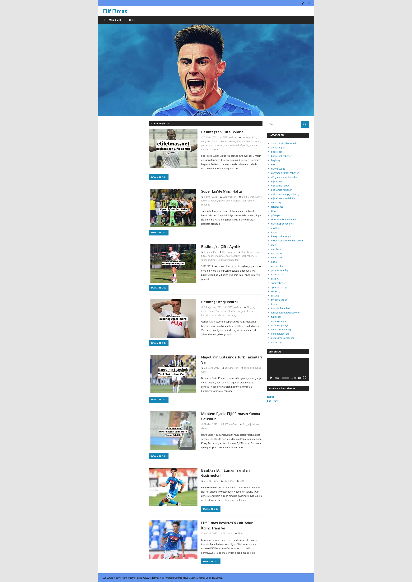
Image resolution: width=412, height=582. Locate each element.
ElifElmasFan (229, 137)
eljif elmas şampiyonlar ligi (285, 194)
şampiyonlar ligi (280, 270)
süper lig (244, 145)
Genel (232, 141)
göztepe (275, 215)
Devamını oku (158, 177)
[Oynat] (271, 378)
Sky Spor (227, 533)
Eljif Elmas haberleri (281, 189)
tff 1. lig (275, 295)
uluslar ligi (276, 342)
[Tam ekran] (304, 378)
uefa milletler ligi (280, 333)
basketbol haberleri (281, 155)
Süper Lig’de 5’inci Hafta (221, 191)
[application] (288, 369)
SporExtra (229, 480)
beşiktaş (246, 137)
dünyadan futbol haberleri (214, 141)
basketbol (276, 151)
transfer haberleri (210, 149)
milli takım (276, 257)
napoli (274, 261)
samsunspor (277, 274)
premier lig (277, 266)
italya (274, 232)
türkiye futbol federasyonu (285, 312)
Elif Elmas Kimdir (112, 20)
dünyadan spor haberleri (284, 177)
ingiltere (275, 228)
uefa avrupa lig (279, 321)
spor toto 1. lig (279, 287)
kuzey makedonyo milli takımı (287, 240)
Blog (132, 20)
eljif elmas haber (280, 185)
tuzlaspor (276, 316)
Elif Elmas (115, 11)
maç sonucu (277, 253)
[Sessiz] (299, 378)
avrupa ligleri (278, 147)
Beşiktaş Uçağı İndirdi (219, 301)
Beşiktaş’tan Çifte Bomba (222, 132)
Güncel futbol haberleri (248, 141)
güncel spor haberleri (212, 145)
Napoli (271, 396)
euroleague (277, 202)
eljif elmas (255, 367)
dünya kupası (278, 168)
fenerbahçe (277, 206)
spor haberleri (231, 145)
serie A (275, 278)
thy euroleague (279, 299)
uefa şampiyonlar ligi (282, 337)
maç (273, 244)
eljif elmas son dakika (283, 198)
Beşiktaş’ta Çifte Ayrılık (220, 246)
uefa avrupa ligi (279, 325)
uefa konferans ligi (281, 329)
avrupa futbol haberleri (283, 143)
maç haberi (277, 249)
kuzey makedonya (281, 236)
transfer (254, 145)
